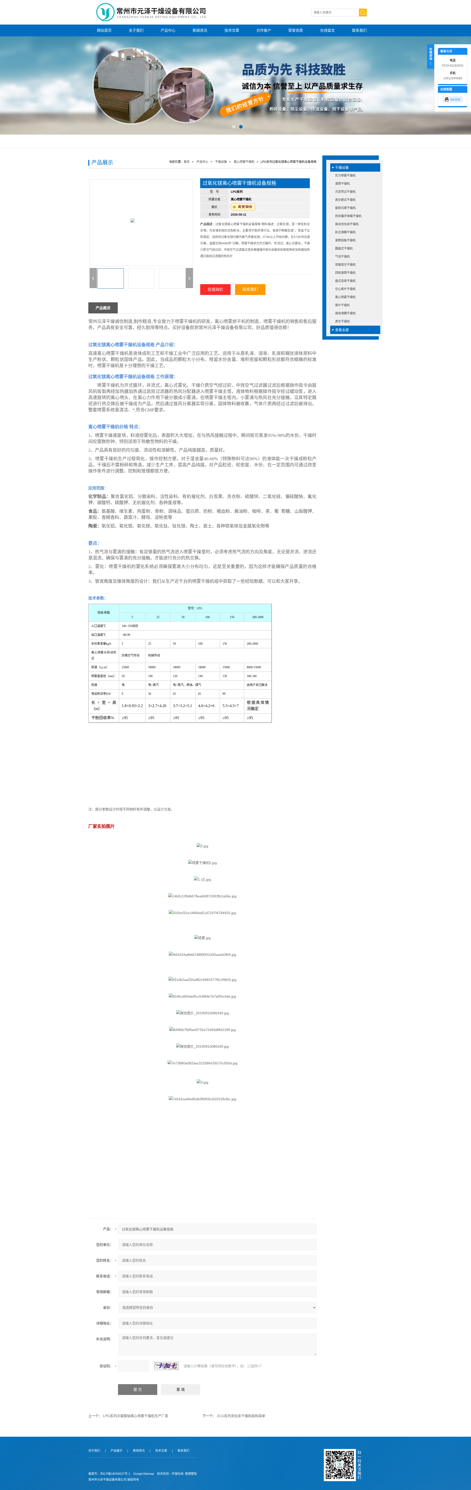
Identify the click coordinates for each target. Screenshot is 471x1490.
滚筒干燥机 (342, 183)
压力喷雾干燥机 (345, 175)
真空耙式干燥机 (345, 200)
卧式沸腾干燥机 (345, 232)
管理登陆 (191, 1474)
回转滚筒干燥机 (345, 273)
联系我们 (359, 30)
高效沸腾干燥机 (345, 313)
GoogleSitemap (143, 1474)
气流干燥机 (342, 256)
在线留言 (327, 30)
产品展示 (116, 1450)
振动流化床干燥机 (347, 224)
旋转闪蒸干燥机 (345, 208)
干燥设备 (342, 167)
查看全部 (342, 330)
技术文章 (231, 30)
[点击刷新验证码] (166, 1366)
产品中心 (168, 30)
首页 (187, 162)
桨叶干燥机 (342, 305)
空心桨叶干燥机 (345, 289)
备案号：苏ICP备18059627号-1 (109, 1474)
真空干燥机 (342, 321)
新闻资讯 (200, 30)
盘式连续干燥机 (345, 281)
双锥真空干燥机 (345, 264)
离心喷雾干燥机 (345, 297)
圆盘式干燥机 (344, 248)
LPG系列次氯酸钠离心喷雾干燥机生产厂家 (135, 1416)
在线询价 (215, 289)
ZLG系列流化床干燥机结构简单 (241, 1416)
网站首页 (104, 30)
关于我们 (136, 30)
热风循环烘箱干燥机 (348, 216)
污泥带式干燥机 (345, 192)
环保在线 (177, 1474)
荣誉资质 (295, 30)
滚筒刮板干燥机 (345, 240)
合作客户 (263, 30)
